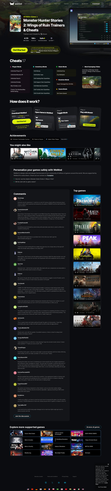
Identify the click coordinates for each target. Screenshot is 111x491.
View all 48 (64, 139)
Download (96, 4)
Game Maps (47, 3)
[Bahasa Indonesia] (74, 489)
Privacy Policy (65, 476)
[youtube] (65, 483)
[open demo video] (91, 82)
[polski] (53, 489)
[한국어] (41, 489)
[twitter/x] (52, 482)
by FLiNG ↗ (51, 40)
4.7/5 (26, 38)
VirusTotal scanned (42, 40)
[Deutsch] (36, 489)
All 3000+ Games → (30, 17)
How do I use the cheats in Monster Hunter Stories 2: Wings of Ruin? (34, 179)
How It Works (28, 3)
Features (66, 3)
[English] (28, 489)
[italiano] (79, 489)
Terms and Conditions (52, 476)
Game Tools (57, 3)
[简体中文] (32, 489)
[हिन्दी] (70, 489)
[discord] (46, 483)
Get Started (19, 50)
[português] (58, 489)
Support (74, 476)
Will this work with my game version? (25, 182)
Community (75, 3)
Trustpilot (50, 175)
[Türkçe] (66, 489)
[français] (49, 489)
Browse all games (93, 427)
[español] (45, 489)
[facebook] (59, 483)
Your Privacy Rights (102, 487)
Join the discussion (22, 416)
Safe (42, 38)
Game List (38, 3)
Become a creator (39, 476)
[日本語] (62, 489)
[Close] (108, 464)
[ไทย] (83, 489)
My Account (85, 3)
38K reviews (26, 40)
